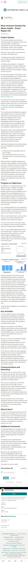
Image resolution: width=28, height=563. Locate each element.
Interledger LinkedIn (19, 537)
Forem (6, 552)
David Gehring (8, 17)
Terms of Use (22, 550)
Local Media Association (8, 107)
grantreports (5, 33)
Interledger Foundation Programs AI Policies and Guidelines (14, 546)
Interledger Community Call (19, 548)
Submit (6, 478)
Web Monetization (6, 71)
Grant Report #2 (8, 96)
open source (14, 552)
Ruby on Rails (15, 555)
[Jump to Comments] (9, 561)
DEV (7, 554)
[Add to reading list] (16, 561)
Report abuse (19, 482)
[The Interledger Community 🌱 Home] (5, 2)
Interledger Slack (18, 539)
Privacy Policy (15, 550)
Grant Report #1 (5, 526)
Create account (22, 2)
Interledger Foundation (8, 537)
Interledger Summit (7, 548)
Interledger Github (9, 539)
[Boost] (21, 561)
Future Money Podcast (14, 541)
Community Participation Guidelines (13, 543)
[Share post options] (25, 561)
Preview (13, 478)
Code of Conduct (10, 482)
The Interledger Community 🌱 (8, 533)
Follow (14, 494)
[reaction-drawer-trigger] (3, 561)
